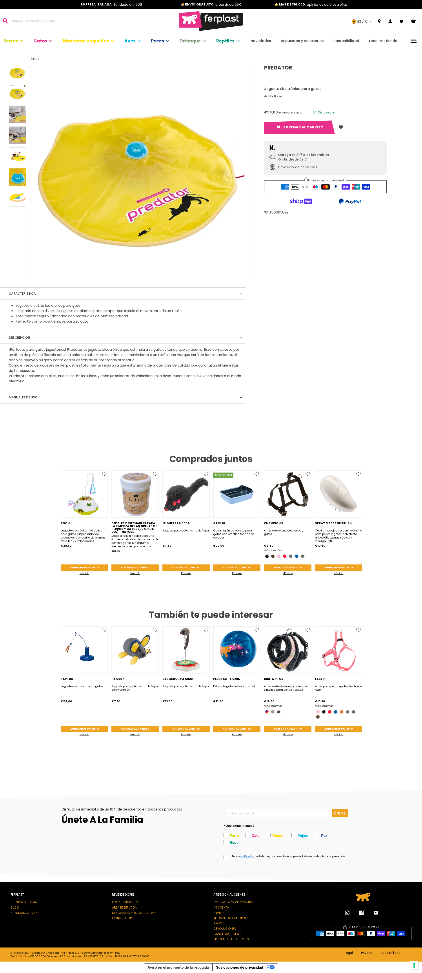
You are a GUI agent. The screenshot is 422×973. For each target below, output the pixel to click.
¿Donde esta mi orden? (231, 918)
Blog (15, 907)
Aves (130, 41)
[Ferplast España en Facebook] (358, 912)
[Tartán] (279, 712)
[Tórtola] (273, 712)
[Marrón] (273, 556)
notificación (247, 856)
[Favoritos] (401, 21)
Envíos (218, 913)
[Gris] (291, 556)
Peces (157, 41)
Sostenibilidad (346, 40)
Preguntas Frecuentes (231, 939)
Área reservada (124, 907)
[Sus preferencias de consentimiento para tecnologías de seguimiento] (414, 965)
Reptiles (225, 41)
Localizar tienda (383, 40)
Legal (349, 953)
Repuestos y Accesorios (302, 40)
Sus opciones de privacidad (239, 967)
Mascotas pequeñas (86, 41)
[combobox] (64, 21)
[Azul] (297, 556)
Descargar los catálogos (134, 913)
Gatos (40, 41)
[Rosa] (279, 556)
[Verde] (302, 556)
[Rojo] (285, 556)
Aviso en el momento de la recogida (178, 967)
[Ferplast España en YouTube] (372, 912)
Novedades (261, 40)
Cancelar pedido (227, 934)
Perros (11, 41)
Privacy (366, 953)
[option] (111, 4)
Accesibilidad (390, 953)
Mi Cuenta (221, 907)
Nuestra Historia (24, 902)
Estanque (190, 41)
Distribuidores (123, 918)
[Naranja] (342, 712)
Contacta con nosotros (234, 902)
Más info (84, 573)
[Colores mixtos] (267, 712)
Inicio (35, 58)
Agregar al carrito (84, 567)
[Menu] (413, 40)
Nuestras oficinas (25, 913)
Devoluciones (224, 928)
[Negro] (267, 556)
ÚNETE (340, 813)
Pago (217, 923)
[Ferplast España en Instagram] (347, 912)
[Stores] (379, 21)
